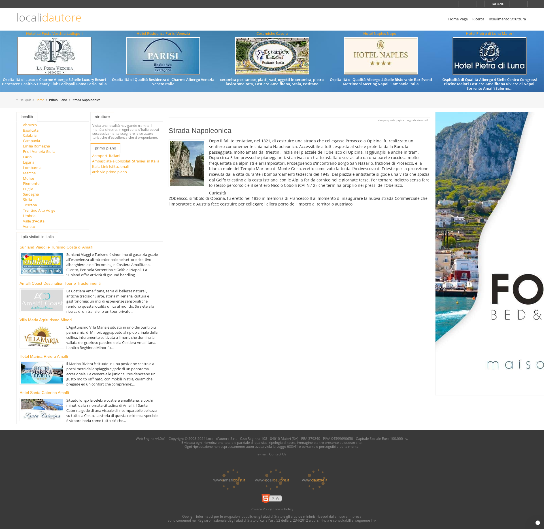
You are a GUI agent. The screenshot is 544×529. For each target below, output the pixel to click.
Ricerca (478, 19)
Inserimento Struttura (507, 19)
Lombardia (32, 168)
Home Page (458, 19)
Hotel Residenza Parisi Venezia (163, 33)
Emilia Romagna (36, 146)
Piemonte (31, 183)
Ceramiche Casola (272, 33)
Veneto (29, 226)
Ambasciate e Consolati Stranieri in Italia (125, 161)
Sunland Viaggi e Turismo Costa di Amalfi (56, 247)
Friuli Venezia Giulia (39, 151)
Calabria (30, 135)
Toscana (30, 205)
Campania (31, 141)
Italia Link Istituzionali (110, 166)
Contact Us (277, 454)
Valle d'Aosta (33, 221)
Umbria (29, 216)
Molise (28, 178)
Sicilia (27, 200)
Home (39, 100)
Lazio (27, 157)
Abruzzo (30, 125)
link (373, 520)
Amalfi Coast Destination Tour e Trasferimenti (60, 283)
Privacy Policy (261, 509)
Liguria (28, 162)
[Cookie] (538, 523)
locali (48, 17)
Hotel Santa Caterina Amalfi (44, 392)
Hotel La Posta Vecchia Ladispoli (54, 33)
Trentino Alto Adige (39, 210)
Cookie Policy (283, 509)
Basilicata (31, 130)
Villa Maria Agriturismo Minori (46, 320)
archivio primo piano (109, 171)
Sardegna (31, 194)
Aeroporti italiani (106, 155)
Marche (29, 173)
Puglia (28, 189)
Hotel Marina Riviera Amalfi (44, 356)
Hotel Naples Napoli (381, 33)
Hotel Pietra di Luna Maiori (490, 33)
